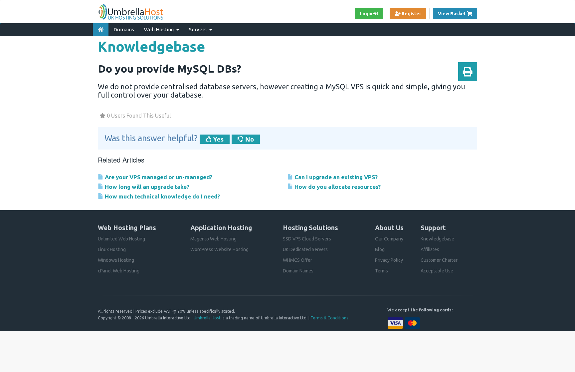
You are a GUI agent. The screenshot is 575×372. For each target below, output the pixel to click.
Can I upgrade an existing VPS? (335, 177)
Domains (123, 29)
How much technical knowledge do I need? (161, 196)
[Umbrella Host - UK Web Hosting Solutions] (131, 11)
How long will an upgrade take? (146, 187)
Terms (381, 270)
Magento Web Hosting (213, 238)
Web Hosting (160, 29)
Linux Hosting (112, 249)
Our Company (389, 238)
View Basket (457, 13)
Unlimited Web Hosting (121, 238)
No (249, 139)
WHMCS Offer (297, 260)
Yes (218, 139)
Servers (199, 29)
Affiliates (430, 249)
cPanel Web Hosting (118, 270)
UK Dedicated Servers (305, 249)
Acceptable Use (437, 270)
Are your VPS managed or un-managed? (157, 177)
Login (366, 13)
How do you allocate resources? (337, 187)
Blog (380, 249)
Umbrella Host (207, 317)
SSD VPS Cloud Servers (307, 238)
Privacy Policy (389, 260)
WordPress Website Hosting (219, 249)
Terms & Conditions (329, 317)
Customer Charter (439, 260)
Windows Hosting (116, 260)
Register (411, 13)
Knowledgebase (437, 238)
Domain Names (298, 270)
